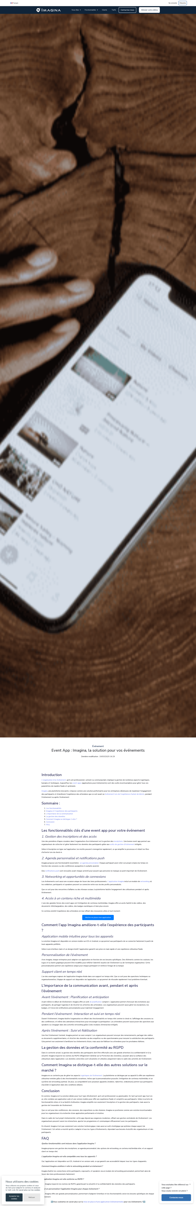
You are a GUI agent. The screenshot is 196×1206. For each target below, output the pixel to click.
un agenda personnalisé (89, 863)
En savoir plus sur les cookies (28, 1190)
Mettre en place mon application (98, 917)
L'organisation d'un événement (54, 780)
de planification (96, 1002)
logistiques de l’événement (91, 1075)
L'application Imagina (115, 881)
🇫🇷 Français (14, 3)
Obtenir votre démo (149, 10)
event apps (76, 783)
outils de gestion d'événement (122, 844)
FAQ (48, 824)
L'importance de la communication (59, 814)
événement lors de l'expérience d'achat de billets (124, 794)
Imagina (45, 791)
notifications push (52, 871)
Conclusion (50, 822)
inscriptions (118, 841)
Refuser (32, 1197)
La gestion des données (55, 816)
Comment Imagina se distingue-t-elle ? (61, 819)
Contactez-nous (127, 10)
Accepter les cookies (14, 1197)
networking (144, 881)
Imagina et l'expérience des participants (61, 811)
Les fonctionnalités (54, 808)
